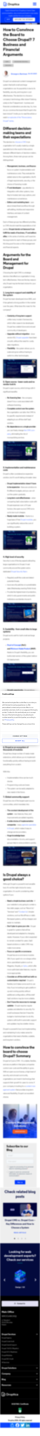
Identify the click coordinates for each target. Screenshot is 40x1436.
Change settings (20, 736)
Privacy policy (9, 720)
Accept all (20, 741)
